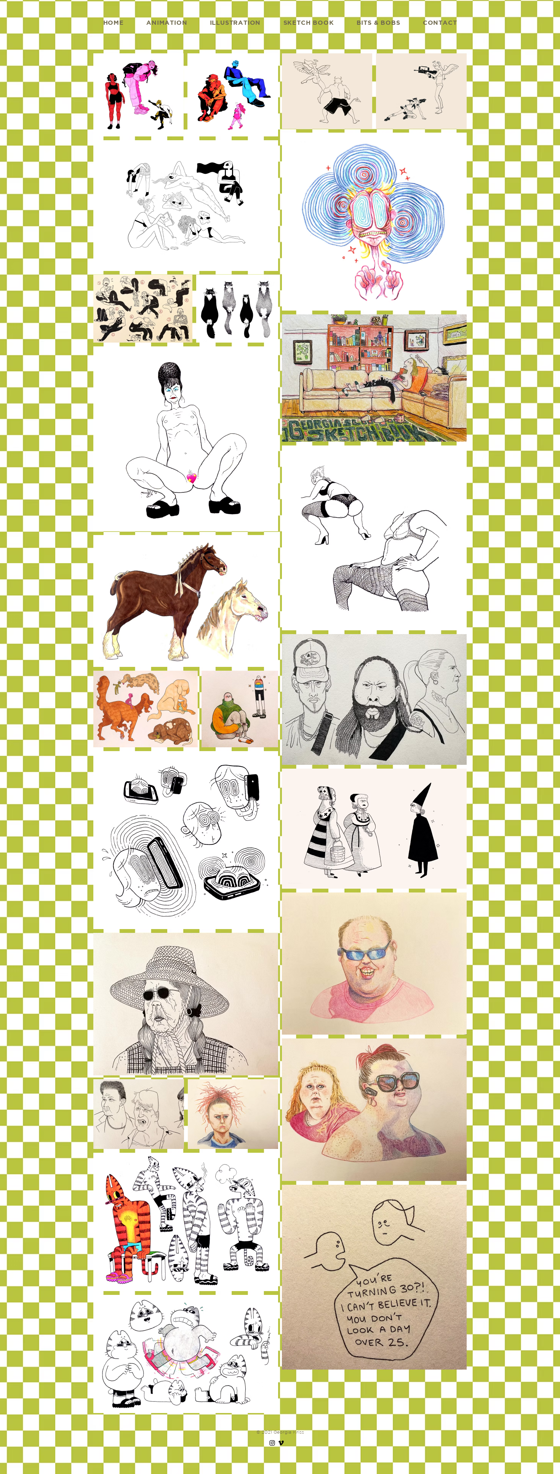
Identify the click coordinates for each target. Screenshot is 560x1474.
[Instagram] (272, 1443)
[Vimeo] (281, 1443)
